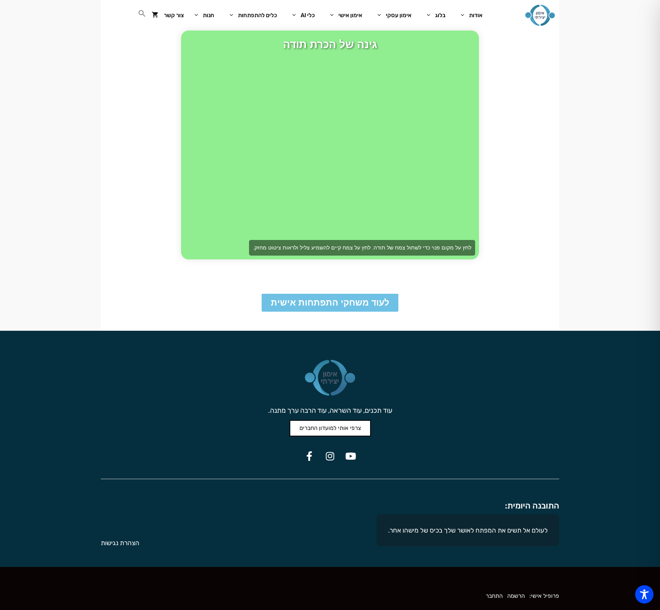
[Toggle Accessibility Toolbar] (644, 594)
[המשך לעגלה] (155, 15)
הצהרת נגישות (120, 543)
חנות (208, 15)
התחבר (494, 595)
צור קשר (174, 15)
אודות (475, 15)
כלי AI (308, 15)
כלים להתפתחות (257, 15)
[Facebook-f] (309, 455)
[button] (142, 15)
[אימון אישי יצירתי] (540, 15)
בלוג (440, 15)
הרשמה (516, 595)
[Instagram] (330, 455)
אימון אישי (350, 15)
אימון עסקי (398, 15)
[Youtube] (350, 455)
